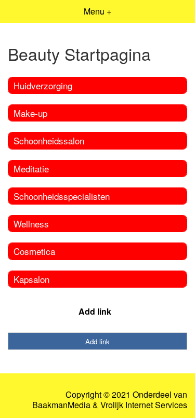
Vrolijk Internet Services (143, 405)
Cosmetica (34, 251)
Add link (95, 311)
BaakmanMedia (61, 405)
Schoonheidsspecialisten (62, 196)
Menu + (97, 11)
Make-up (30, 112)
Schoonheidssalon (49, 140)
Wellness (31, 223)
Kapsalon (31, 279)
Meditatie (31, 168)
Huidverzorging (43, 85)
